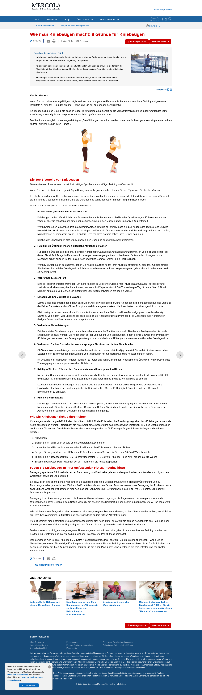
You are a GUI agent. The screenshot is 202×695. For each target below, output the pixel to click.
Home (36, 19)
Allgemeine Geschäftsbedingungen (117, 642)
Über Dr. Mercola (85, 19)
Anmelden (158, 10)
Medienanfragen (73, 642)
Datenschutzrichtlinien (18, 675)
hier (99, 673)
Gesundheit (52, 19)
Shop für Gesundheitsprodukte (75, 25)
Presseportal (71, 648)
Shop (67, 19)
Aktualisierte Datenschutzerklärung (118, 645)
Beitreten (168, 10)
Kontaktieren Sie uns (109, 19)
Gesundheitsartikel (45, 25)
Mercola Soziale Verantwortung (79, 645)
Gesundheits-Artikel (38, 648)
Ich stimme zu (28, 685)
